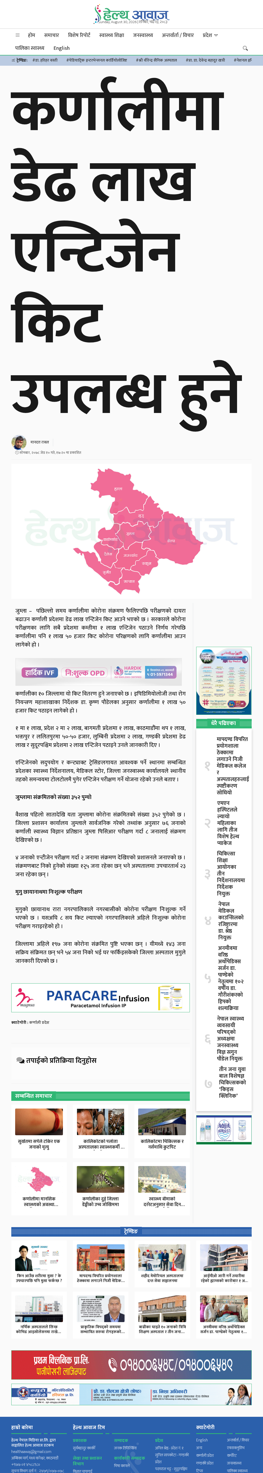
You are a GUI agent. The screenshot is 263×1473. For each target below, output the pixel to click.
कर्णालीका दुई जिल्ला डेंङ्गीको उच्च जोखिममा (100, 1202)
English (61, 48)
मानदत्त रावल (40, 442)
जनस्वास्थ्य (143, 35)
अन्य (199, 1448)
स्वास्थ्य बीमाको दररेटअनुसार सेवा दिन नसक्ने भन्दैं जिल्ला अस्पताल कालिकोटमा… (162, 1207)
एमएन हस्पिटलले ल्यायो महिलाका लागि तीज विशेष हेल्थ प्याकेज (228, 823)
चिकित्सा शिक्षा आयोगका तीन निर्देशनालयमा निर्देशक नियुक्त (231, 874)
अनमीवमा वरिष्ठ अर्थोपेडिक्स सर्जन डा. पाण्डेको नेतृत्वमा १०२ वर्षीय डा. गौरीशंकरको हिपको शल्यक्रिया (231, 978)
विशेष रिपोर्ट (79, 35)
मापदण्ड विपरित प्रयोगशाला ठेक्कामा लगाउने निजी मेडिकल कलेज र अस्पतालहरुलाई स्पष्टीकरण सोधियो (233, 766)
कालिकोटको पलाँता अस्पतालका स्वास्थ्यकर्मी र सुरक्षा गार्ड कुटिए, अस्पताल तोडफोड (101, 1150)
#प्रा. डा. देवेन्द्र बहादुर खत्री (205, 60)
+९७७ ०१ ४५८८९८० (25, 1464)
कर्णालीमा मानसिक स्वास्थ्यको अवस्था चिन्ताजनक (39, 1204)
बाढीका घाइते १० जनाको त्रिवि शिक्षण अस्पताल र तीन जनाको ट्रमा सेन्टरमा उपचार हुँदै (162, 1332)
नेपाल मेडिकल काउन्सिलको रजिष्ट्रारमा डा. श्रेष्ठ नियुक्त (231, 921)
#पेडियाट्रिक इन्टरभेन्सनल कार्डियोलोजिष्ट (96, 60)
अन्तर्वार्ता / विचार (178, 35)
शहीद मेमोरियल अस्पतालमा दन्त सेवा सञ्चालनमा (162, 1278)
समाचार (51, 35)
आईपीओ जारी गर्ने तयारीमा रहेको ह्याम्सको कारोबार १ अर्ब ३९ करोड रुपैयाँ (224, 1281)
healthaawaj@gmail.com (31, 1451)
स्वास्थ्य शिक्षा (111, 35)
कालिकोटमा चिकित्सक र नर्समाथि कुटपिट (162, 1144)
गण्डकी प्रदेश (204, 1463)
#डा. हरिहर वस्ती (45, 60)
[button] (17, 35)
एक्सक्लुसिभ (236, 1448)
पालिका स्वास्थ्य (29, 48)
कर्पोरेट (232, 1455)
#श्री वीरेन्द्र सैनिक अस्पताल (156, 60)
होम (31, 35)
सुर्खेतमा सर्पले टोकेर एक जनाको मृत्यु (39, 1144)
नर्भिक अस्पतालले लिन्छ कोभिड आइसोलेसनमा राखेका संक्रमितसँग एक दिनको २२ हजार (39, 1334)
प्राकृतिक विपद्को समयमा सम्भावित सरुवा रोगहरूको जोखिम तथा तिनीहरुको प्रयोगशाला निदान (100, 1334)
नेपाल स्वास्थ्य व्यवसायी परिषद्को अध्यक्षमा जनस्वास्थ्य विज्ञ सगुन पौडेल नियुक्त (230, 1039)
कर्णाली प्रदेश (39, 1022)
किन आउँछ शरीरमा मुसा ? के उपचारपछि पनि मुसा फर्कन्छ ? (39, 1278)
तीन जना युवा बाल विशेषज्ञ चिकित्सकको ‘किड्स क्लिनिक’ (232, 1083)
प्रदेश (208, 35)
